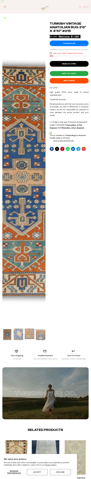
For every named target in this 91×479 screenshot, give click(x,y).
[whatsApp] (68, 149)
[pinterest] (62, 149)
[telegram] (78, 149)
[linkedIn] (73, 149)
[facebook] (52, 149)
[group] (7, 334)
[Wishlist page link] (2, 1)
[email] (84, 149)
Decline (60, 472)
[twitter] (57, 149)
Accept (37, 472)
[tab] (23, 325)
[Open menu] (5, 6)
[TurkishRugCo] (45, 7)
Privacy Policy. (51, 465)
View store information (63, 141)
